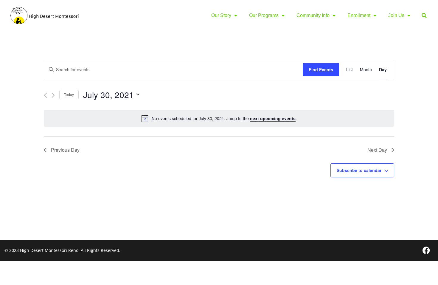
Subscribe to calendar (359, 170)
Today (69, 94)
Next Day (377, 149)
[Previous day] (45, 95)
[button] (424, 16)
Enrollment (358, 15)
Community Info (313, 15)
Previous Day (65, 149)
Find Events (321, 69)
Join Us (396, 15)
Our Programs (264, 15)
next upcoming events (273, 118)
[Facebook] (426, 250)
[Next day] (53, 95)
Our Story (221, 15)
